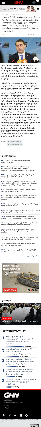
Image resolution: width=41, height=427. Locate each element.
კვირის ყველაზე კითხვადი (14, 330)
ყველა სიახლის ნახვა (32, 256)
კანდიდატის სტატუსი (15, 144)
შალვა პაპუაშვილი (15, 141)
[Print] (39, 35)
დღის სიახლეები (9, 156)
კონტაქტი (7, 408)
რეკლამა (6, 405)
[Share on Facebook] (26, 35)
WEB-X (33, 419)
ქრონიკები (6, 300)
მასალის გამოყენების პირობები (13, 402)
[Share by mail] (33, 35)
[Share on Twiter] (31, 35)
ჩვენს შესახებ (8, 400)
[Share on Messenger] (28, 35)
